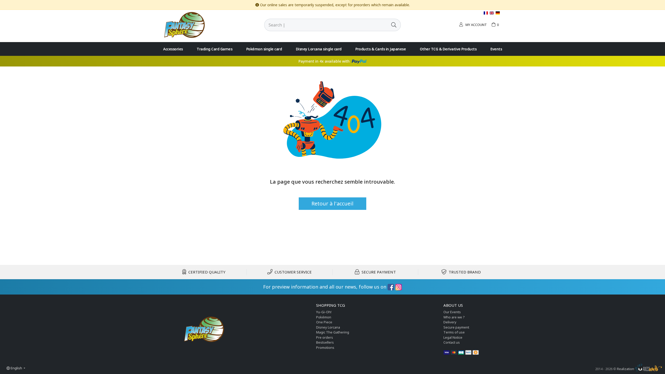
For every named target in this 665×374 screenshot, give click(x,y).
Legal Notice (452, 337)
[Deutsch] (498, 13)
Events (496, 48)
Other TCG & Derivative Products (448, 48)
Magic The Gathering (332, 332)
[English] (492, 13)
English (16, 368)
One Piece (324, 322)
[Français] (486, 13)
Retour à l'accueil (332, 203)
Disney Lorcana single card (319, 48)
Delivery (449, 322)
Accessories (173, 48)
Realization (626, 368)
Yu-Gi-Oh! (323, 312)
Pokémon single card (264, 48)
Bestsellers (325, 342)
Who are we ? (454, 317)
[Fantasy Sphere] (184, 24)
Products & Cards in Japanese (380, 48)
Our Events (452, 312)
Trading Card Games (214, 48)
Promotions (325, 347)
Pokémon (323, 317)
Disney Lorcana (328, 327)
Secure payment (456, 327)
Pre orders (324, 337)
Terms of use (454, 332)
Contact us (451, 342)
